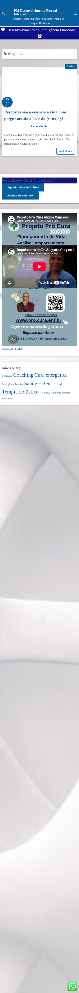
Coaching (71, 66)
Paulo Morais (39, 126)
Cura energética (50, 375)
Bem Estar (7, 375)
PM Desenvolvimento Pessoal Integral (35, 12)
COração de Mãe (12, 348)
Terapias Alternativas (50, 392)
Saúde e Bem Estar (44, 383)
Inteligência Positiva (12, 384)
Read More (64, 151)
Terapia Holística (20, 392)
